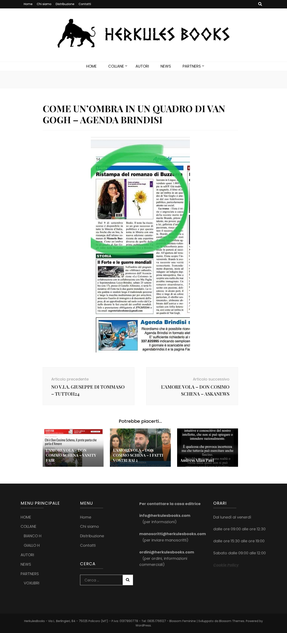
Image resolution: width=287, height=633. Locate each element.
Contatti (85, 4)
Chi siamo (44, 4)
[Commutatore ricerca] (260, 4)
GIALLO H (32, 545)
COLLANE (116, 66)
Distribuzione (65, 4)
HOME (91, 66)
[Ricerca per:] (101, 579)
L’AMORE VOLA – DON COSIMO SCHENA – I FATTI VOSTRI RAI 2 (138, 455)
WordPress (143, 625)
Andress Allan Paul (197, 460)
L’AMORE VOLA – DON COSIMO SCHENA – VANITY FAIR (71, 455)
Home (28, 4)
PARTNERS (192, 66)
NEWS (166, 66)
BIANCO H (32, 536)
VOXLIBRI (31, 583)
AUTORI (142, 66)
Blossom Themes (231, 621)
